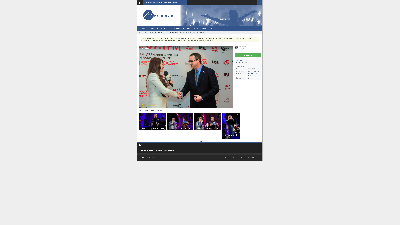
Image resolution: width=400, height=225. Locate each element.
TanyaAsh (242, 46)
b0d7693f (180, 121)
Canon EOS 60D (244, 60)
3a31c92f (152, 121)
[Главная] (139, 32)
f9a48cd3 (207, 121)
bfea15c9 (231, 126)
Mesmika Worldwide (150, 158)
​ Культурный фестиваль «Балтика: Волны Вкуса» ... (161, 2)
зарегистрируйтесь (181, 38)
